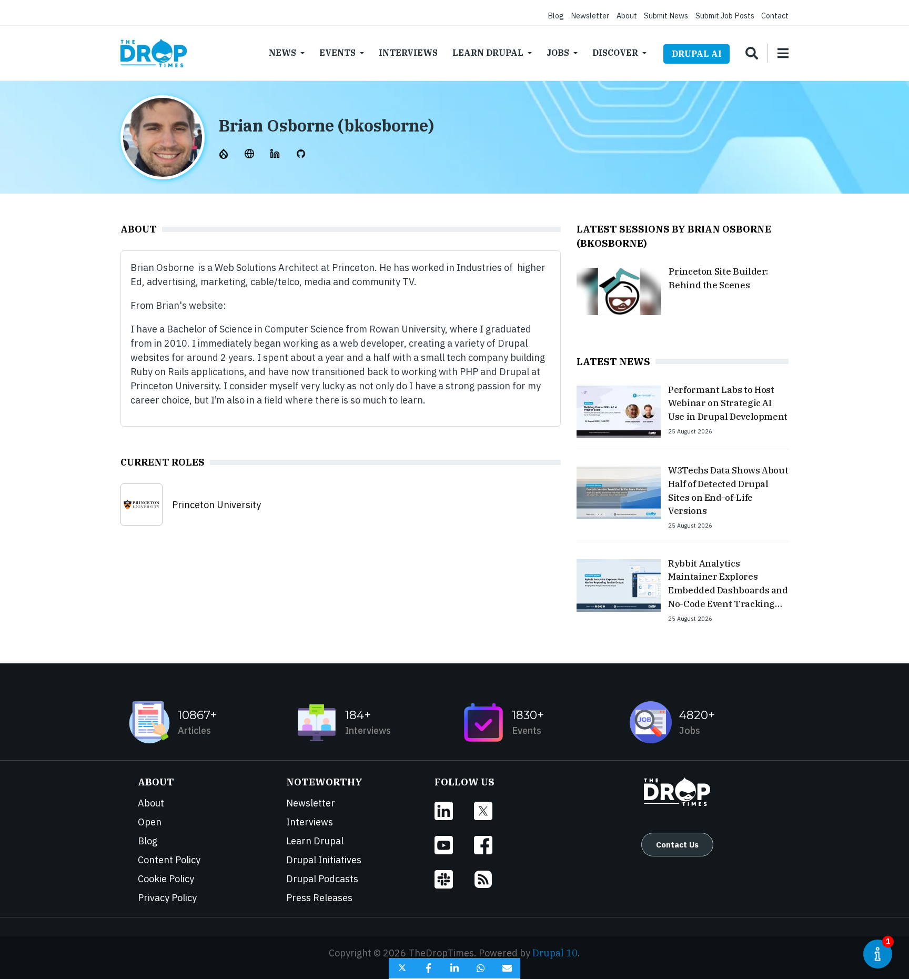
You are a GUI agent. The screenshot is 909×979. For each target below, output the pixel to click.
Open (149, 822)
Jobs (558, 52)
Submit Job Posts (724, 16)
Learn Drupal (487, 52)
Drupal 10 (555, 953)
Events (337, 52)
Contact (775, 16)
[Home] (153, 53)
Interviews (408, 52)
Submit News (666, 16)
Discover (615, 52)
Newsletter (590, 16)
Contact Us (677, 844)
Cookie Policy (166, 879)
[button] (402, 968)
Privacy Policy (167, 898)
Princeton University (216, 505)
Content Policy (169, 860)
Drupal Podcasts (322, 879)
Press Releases (319, 898)
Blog (556, 16)
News (282, 52)
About (627, 16)
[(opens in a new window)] (224, 153)
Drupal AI (697, 53)
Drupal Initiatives (323, 860)
